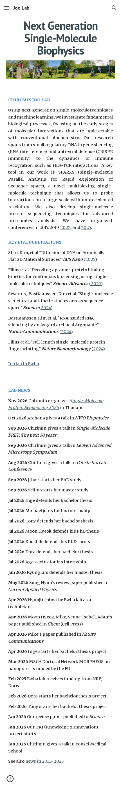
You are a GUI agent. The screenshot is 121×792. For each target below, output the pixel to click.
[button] (7, 8)
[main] (60, 37)
